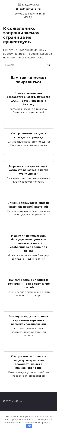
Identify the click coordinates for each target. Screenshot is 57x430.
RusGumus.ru (28, 9)
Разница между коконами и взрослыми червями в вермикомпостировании (28, 320)
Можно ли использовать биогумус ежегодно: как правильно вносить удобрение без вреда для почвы (28, 243)
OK (29, 426)
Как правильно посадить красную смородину (28, 135)
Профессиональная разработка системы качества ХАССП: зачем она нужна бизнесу (28, 99)
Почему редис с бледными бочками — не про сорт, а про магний (28, 283)
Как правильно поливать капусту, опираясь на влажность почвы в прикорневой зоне (28, 362)
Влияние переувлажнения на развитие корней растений (29, 204)
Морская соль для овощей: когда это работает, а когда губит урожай (28, 170)
